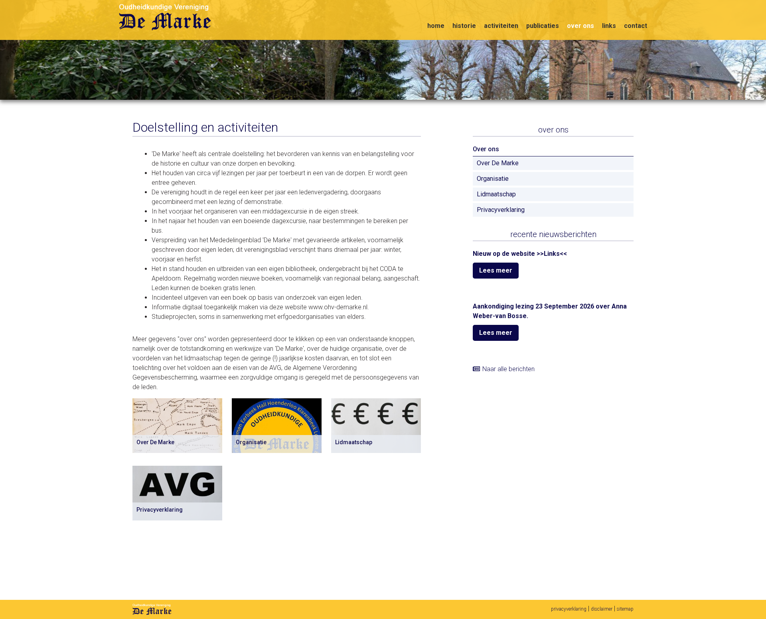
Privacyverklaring (501, 210)
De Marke (152, 609)
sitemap (625, 609)
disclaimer (601, 609)
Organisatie (493, 178)
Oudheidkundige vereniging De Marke (166, 17)
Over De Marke (498, 163)
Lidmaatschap (496, 194)
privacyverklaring (568, 609)
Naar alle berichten (508, 369)
